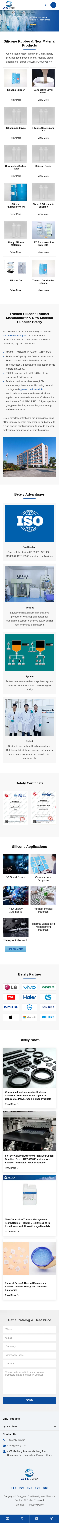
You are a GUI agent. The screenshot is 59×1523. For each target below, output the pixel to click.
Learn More (15, 949)
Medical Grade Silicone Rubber (17, 74)
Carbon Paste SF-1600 (16, 150)
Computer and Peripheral (43, 879)
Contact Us (9, 1434)
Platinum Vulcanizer (14, 119)
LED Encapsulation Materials (43, 243)
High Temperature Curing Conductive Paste (42, 78)
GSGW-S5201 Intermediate (43, 150)
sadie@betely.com (16, 1445)
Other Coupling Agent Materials (44, 196)
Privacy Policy (36, 1505)
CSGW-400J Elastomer (15, 233)
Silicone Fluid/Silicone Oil (16, 205)
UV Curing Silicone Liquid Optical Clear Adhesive (16, 268)
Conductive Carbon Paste (15, 167)
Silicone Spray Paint (43, 119)
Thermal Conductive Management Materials (43, 926)
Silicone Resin (43, 166)
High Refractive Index (44, 226)
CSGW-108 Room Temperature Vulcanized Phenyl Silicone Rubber (17, 245)
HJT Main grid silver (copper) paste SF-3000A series (44, 103)
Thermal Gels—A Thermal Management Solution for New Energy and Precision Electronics (26, 1286)
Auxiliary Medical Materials (43, 910)
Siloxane (40, 191)
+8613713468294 (16, 1440)
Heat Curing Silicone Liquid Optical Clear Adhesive (16, 279)
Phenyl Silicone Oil (17, 226)
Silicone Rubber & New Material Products (29, 43)
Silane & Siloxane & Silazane (43, 205)
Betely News (29, 1040)
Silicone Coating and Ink (43, 129)
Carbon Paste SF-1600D (16, 157)
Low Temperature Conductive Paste (42, 91)
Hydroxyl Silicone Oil (14, 201)
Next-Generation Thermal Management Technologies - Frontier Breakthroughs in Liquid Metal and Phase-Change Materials (27, 1223)
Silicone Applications (29, 847)
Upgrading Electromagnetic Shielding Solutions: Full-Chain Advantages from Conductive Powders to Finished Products (28, 1095)
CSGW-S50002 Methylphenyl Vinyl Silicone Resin (44, 160)
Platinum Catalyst (13, 112)
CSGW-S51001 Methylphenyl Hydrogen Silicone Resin (44, 171)
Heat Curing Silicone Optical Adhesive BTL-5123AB (17, 291)
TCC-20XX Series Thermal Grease (44, 273)
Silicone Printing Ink (44, 112)
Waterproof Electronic (15, 940)
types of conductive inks (31, 389)
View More (15, 100)
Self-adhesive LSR (16, 80)
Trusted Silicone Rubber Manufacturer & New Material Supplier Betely (29, 318)
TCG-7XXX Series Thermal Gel (44, 282)
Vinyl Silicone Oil (16, 188)
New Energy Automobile (16, 910)
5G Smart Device (15, 877)
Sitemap (19, 1505)
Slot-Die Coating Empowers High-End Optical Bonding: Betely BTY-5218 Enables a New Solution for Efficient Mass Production (29, 1159)
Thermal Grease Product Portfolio (44, 265)
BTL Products (11, 1418)
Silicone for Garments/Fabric (17, 87)
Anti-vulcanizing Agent (44, 233)
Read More (12, 1104)
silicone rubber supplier (15, 335)
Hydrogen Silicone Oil (14, 195)
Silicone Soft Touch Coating (43, 125)
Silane (39, 187)
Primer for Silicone (13, 125)
